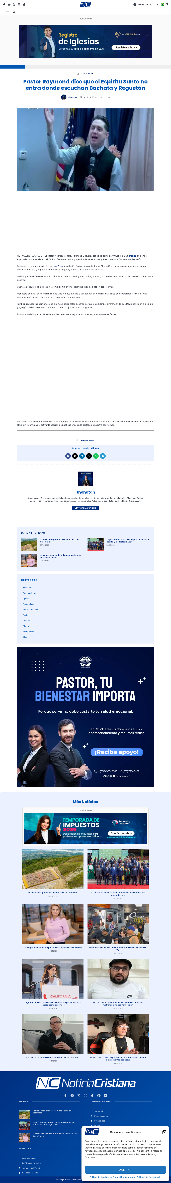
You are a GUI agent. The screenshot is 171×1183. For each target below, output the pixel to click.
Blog (25, 637)
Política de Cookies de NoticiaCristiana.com (112, 1177)
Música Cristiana (30, 609)
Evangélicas (28, 631)
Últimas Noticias (33, 533)
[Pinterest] (99, 1095)
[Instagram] (19, 4)
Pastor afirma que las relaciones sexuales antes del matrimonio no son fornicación (118, 1003)
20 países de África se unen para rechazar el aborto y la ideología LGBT (127, 540)
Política (26, 620)
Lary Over (58, 266)
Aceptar (125, 1169)
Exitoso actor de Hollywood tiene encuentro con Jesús (52, 1057)
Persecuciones (29, 593)
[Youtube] (9, 4)
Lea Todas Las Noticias (85, 508)
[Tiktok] (24, 4)
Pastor (26, 615)
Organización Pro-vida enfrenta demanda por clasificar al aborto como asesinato (53, 1003)
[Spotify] (105, 1095)
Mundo (26, 626)
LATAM (82, 74)
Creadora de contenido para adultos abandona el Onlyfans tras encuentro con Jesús (118, 1058)
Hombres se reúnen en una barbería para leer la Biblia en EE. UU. (118, 948)
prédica (132, 256)
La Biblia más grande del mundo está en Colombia (59, 540)
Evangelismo (29, 604)
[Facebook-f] (4, 4)
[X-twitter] (14, 4)
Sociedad (90, 74)
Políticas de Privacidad (148, 1177)
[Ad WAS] (85, 57)
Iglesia (26, 598)
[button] (164, 1132)
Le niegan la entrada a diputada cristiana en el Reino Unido (60, 556)
